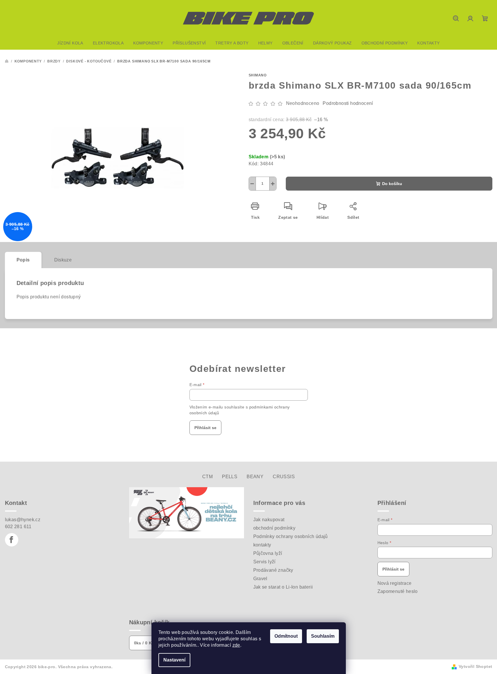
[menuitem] (70, 43)
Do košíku (392, 183)
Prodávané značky (273, 570)
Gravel (260, 578)
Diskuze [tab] (63, 259)
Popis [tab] (23, 259)
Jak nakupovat (269, 519)
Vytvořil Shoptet (475, 666)
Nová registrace (394, 583)
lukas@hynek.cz (23, 519)
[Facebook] (11, 539)
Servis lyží (264, 561)
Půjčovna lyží (267, 553)
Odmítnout (286, 636)
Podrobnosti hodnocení (348, 103)
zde (236, 645)
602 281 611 (18, 526)
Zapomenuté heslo (397, 591)
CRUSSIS (284, 476)
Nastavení (174, 659)
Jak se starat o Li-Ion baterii (283, 587)
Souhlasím (323, 636)
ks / (144, 643)
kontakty (262, 544)
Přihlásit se (205, 427)
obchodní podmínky (274, 528)
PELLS (229, 476)
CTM (207, 476)
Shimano (258, 75)
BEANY (255, 476)
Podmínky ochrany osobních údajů (290, 536)
